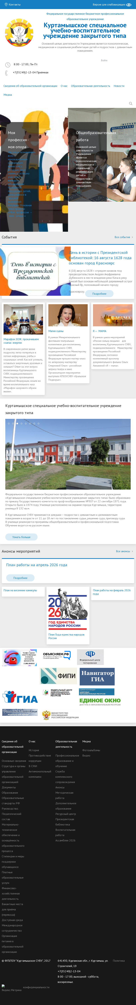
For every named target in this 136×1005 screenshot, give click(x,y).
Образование (10, 792)
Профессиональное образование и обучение (67, 761)
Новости (119, 86)
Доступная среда (12, 920)
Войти (104, 60)
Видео (86, 755)
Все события (123, 237)
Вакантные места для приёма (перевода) (12, 909)
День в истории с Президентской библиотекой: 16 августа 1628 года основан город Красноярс (100, 257)
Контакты (14, 4)
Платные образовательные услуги (13, 877)
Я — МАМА (99, 331)
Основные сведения (14, 761)
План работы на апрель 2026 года (36, 564)
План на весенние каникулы (20, 590)
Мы (10, 152)
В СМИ (33, 766)
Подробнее (99, 293)
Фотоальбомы (91, 750)
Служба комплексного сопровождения (65, 777)
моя (12, 216)
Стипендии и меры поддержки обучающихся (13, 861)
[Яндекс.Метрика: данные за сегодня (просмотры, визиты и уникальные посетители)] (12, 988)
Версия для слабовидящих (109, 4)
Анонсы (59, 787)
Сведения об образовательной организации (30, 86)
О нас (64, 86)
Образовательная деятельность (90, 86)
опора (19, 216)
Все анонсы (123, 551)
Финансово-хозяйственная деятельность (11, 893)
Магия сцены (56, 331)
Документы (9, 787)
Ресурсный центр (65, 814)
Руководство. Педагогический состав (11, 814)
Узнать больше (21, 537)
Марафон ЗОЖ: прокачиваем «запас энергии (21, 340)
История (34, 750)
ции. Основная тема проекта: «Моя (20, 208)
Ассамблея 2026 (65, 840)
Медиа (8, 94)
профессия (22, 212)
